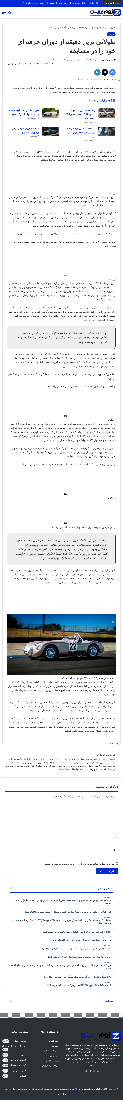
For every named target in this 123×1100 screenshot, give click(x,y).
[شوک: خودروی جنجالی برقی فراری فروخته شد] (50, 131)
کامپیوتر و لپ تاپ (18, 1060)
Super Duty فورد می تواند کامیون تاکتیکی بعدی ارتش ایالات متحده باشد (79, 114)
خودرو (99, 27)
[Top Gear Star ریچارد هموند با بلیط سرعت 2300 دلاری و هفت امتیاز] (106, 131)
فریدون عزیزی (107, 60)
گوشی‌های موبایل (18, 1065)
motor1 (113, 743)
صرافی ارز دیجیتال (50, 1065)
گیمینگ (23, 1076)
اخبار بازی (54, 1046)
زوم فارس (109, 27)
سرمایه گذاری (52, 1060)
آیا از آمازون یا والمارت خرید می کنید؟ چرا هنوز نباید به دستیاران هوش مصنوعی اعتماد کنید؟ (59, 3)
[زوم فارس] (105, 12)
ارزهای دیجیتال (19, 1041)
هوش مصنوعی (19, 1070)
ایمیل (115, 850)
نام (116, 836)
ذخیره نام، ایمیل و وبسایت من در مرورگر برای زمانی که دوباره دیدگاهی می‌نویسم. (80, 864)
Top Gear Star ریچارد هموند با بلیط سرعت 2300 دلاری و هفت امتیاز (80, 132)
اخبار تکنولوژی (52, 1041)
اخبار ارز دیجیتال (51, 1051)
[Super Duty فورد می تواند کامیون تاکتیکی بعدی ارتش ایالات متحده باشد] (106, 113)
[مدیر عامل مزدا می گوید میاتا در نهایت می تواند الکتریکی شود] (50, 113)
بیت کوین (54, 1056)
